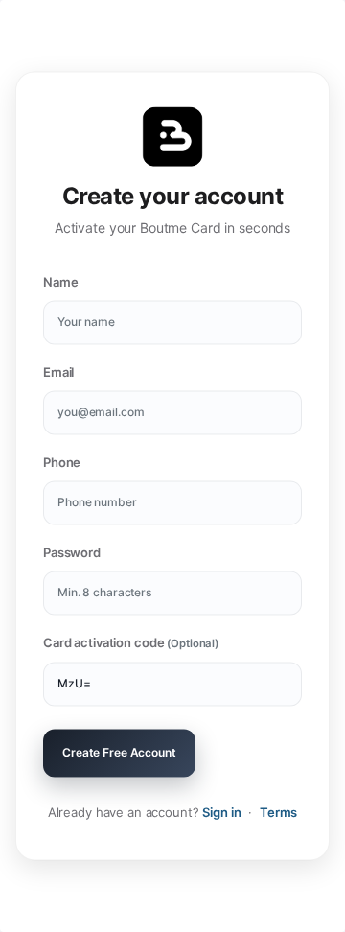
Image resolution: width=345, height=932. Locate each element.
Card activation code (130, 643)
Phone (61, 463)
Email (58, 373)
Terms (278, 813)
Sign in (221, 813)
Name (60, 283)
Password (72, 553)
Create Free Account (119, 753)
